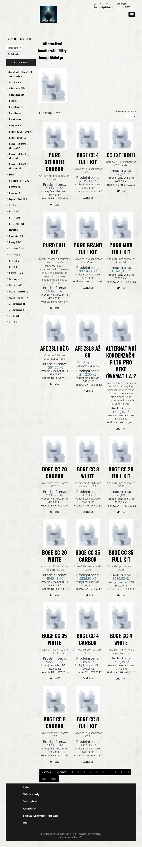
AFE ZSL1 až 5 (54, 348)
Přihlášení (109, 4)
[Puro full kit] (54, 225)
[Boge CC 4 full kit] (88, 135)
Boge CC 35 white (54, 639)
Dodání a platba (30, 801)
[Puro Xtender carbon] (54, 135)
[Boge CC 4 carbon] (88, 616)
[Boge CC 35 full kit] (121, 533)
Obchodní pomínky (31, 794)
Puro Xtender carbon (54, 162)
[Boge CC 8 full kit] (88, 699)
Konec (53, 778)
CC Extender (121, 155)
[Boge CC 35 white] (54, 616)
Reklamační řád (30, 808)
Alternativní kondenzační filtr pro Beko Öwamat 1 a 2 (121, 362)
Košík (25, 822)
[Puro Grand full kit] (88, 225)
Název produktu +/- (47, 112)
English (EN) (12, 39)
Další (44, 778)
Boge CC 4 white (121, 639)
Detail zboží (55, 204)
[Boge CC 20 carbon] (54, 449)
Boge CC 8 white (88, 472)
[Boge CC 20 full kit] (121, 449)
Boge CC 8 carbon (54, 722)
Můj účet (97, 4)
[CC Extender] (121, 135)
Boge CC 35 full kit (121, 555)
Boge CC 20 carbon (54, 472)
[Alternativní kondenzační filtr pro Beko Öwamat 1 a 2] (121, 328)
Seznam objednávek (102, 7)
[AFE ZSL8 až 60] (88, 328)
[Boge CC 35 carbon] (88, 533)
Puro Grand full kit (87, 248)
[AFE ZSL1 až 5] (54, 328)
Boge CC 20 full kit (121, 472)
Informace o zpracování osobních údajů (40, 815)
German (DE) (25, 39)
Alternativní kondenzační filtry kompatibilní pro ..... (52, 54)
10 (128, 772)
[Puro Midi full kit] (121, 225)
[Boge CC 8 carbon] (54, 699)
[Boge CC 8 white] (88, 449)
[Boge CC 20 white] (54, 533)
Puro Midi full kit (121, 248)
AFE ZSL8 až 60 (87, 351)
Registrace (121, 4)
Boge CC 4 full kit (88, 158)
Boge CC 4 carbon (88, 639)
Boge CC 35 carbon (87, 555)
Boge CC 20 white (54, 555)
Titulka (26, 787)
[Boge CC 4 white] (121, 616)
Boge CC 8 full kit (88, 722)
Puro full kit (54, 248)
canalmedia (75, 837)
